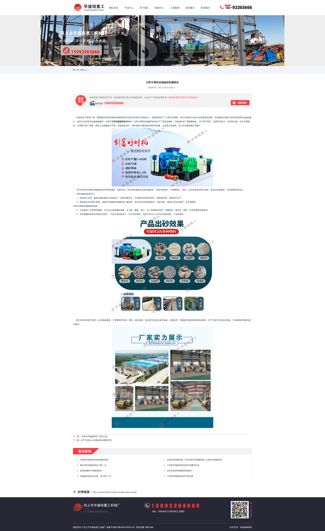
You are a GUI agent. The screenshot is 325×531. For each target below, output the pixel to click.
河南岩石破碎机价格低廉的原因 (94, 459)
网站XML (149, 527)
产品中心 (129, 7)
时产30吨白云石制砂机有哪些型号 (96, 440)
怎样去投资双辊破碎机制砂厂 (180, 470)
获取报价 (242, 102)
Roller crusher (111, 492)
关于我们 (144, 7)
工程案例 (174, 7)
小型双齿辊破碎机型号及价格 (180, 476)
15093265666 (114, 103)
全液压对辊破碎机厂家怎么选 (94, 436)
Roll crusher (98, 492)
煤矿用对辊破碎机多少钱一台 (93, 465)
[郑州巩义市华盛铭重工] (89, 11)
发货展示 (190, 7)
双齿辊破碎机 (120, 121)
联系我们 (205, 7)
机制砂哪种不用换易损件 (91, 470)
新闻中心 (159, 7)
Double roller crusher (127, 492)
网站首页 (113, 7)
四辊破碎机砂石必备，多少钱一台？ (96, 476)
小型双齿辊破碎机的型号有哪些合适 (183, 465)
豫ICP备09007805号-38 (124, 527)
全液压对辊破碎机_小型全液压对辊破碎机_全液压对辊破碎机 (194, 459)
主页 (77, 70)
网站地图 (140, 527)
